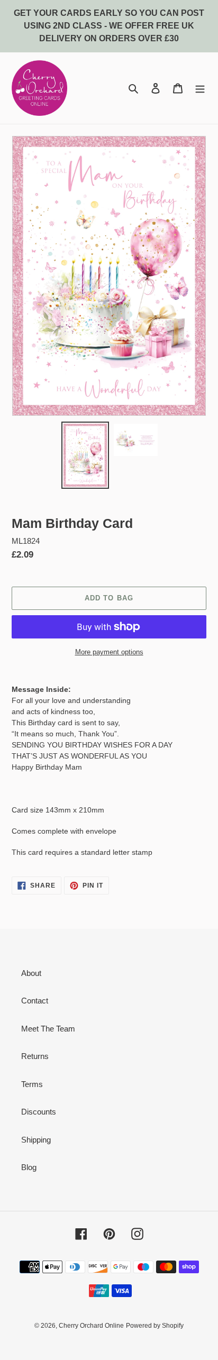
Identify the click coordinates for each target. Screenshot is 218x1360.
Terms (32, 1084)
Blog (29, 1167)
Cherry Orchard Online (91, 1325)
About (31, 973)
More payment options (109, 652)
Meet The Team (48, 1028)
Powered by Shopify (155, 1325)
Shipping (36, 1139)
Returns (35, 1056)
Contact (34, 1000)
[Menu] (200, 88)
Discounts (38, 1111)
